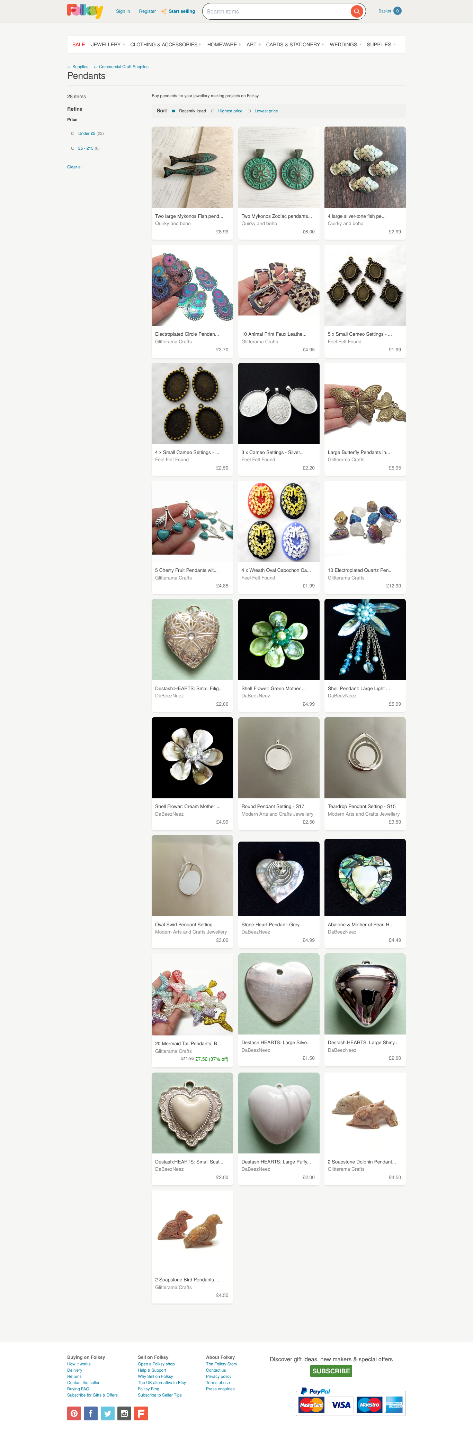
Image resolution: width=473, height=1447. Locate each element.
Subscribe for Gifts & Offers (92, 1395)
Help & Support (152, 1370)
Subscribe (331, 1370)
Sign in (123, 11)
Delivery (74, 1370)
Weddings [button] (343, 44)
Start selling (182, 11)
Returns (74, 1376)
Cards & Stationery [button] (293, 44)
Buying (78, 1389)
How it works (79, 1364)
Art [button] (251, 44)
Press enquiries (220, 1389)
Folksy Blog (148, 1389)
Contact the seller (83, 1382)
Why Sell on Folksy (155, 1376)
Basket (388, 11)
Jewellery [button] (106, 44)
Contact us (216, 1370)
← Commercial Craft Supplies (121, 66)
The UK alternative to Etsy (162, 1382)
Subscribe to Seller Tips (160, 1395)
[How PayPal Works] (350, 1419)
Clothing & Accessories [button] (163, 44)
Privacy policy (218, 1376)
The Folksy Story (221, 1364)
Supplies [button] (379, 44)
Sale (78, 44)
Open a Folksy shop (156, 1364)
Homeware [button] (222, 44)
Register (147, 11)
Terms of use (218, 1382)
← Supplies (77, 66)
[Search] (357, 11)
